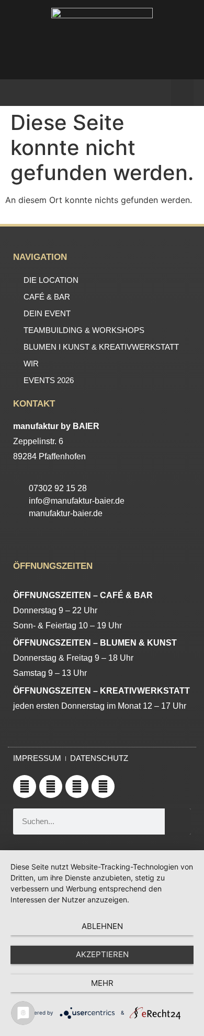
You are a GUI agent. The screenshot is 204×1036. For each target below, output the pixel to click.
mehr (102, 983)
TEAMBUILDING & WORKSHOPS (84, 330)
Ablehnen (102, 926)
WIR (31, 363)
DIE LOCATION (51, 280)
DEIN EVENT (47, 313)
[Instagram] (50, 786)
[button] (182, 92)
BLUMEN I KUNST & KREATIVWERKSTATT (101, 346)
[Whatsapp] (24, 786)
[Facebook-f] (76, 786)
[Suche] (178, 821)
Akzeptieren (102, 954)
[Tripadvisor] (103, 786)
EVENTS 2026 (49, 380)
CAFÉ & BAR (47, 296)
